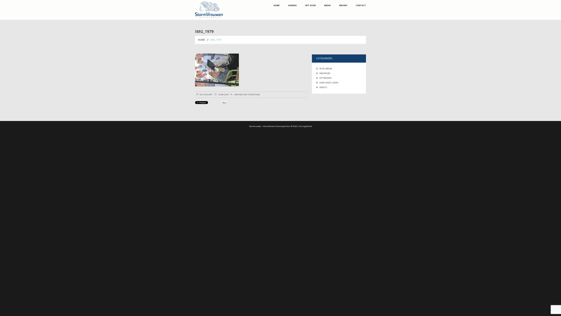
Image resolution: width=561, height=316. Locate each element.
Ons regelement (305, 126)
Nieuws (343, 5)
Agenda (292, 5)
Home (276, 5)
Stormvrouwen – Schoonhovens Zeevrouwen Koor (269, 126)
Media (327, 5)
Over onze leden (328, 82)
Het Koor (310, 5)
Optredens (325, 78)
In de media (325, 68)
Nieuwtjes (324, 73)
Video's (323, 87)
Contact (361, 5)
